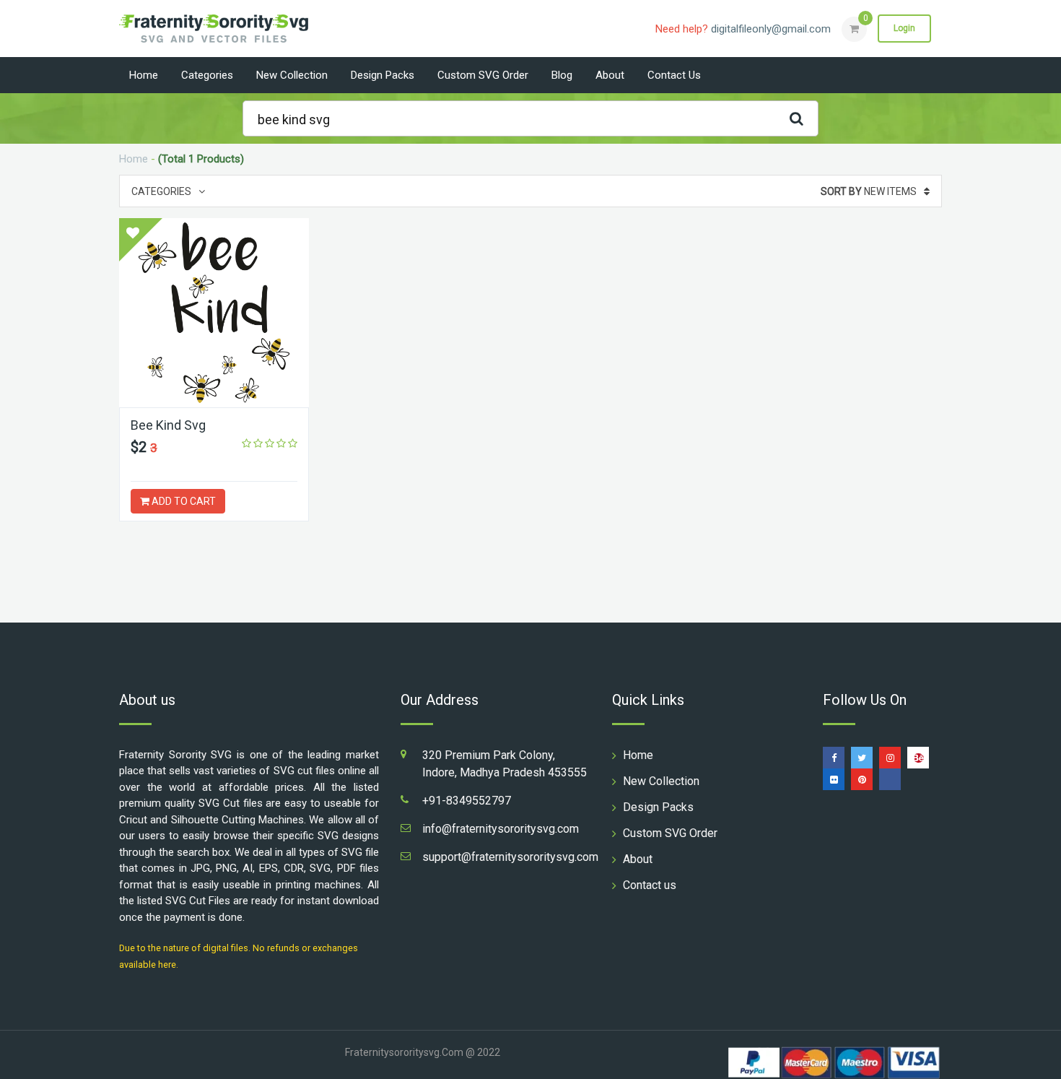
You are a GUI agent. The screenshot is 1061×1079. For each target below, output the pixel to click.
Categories (207, 75)
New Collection (292, 75)
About (609, 75)
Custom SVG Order (482, 75)
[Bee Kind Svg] (214, 312)
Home (143, 75)
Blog (561, 75)
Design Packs (382, 75)
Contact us (674, 75)
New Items (869, 191)
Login (904, 28)
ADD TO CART (182, 501)
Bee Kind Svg (168, 425)
